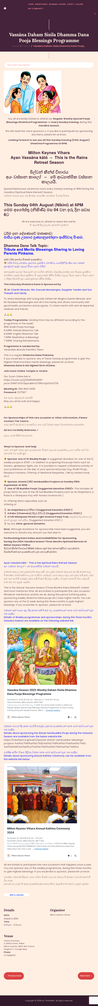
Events (26, 46)
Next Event (85, 975)
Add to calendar (17, 895)
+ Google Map (20, 949)
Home (16, 46)
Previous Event (14, 975)
